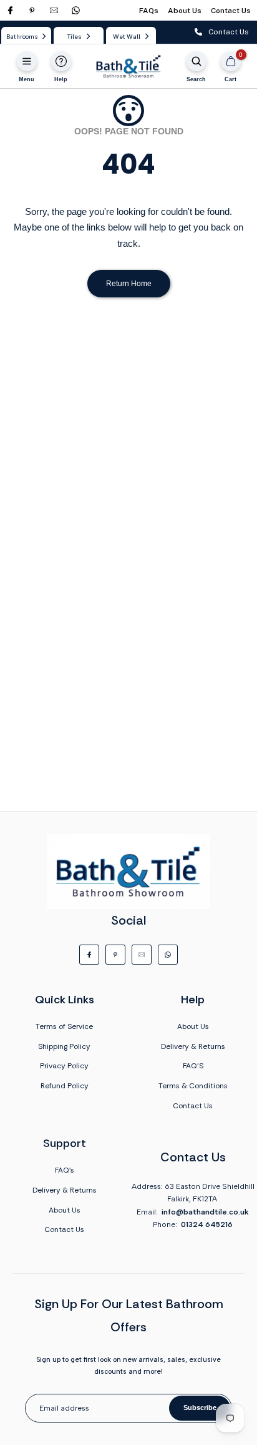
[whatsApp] (75, 10)
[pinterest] (32, 10)
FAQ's (64, 1170)
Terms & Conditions (193, 1086)
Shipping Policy (64, 1046)
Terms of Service (64, 1026)
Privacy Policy (64, 1066)
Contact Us (231, 10)
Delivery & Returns (193, 1046)
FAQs (148, 10)
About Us (184, 10)
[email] (54, 10)
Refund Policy (65, 1086)
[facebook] (10, 10)
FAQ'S (193, 1066)
